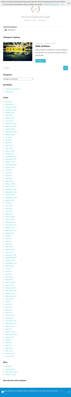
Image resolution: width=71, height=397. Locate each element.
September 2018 (11, 197)
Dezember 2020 (10, 123)
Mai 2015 (8, 307)
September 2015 (11, 296)
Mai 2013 (8, 345)
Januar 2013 (9, 356)
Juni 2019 (8, 173)
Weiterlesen (40, 61)
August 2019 (9, 167)
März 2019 (9, 181)
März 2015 (9, 312)
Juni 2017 (8, 238)
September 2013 (11, 334)
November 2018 (10, 192)
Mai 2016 (8, 274)
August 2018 (9, 200)
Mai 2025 (8, 102)
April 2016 (8, 277)
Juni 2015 (8, 304)
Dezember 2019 (10, 156)
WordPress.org (10, 374)
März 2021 (9, 115)
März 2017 (9, 247)
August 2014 (9, 326)
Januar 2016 (9, 285)
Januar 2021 (9, 121)
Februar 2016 (10, 282)
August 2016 (9, 266)
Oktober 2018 (10, 195)
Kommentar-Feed (11, 372)
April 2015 (8, 310)
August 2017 (9, 233)
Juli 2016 (8, 268)
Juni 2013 (8, 342)
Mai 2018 (8, 208)
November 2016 (10, 258)
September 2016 (11, 263)
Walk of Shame (42, 46)
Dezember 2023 (10, 107)
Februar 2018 (10, 216)
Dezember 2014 (10, 321)
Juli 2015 (8, 301)
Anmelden (8, 366)
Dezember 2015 (10, 288)
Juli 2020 (8, 137)
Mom (54, 43)
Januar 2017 (9, 252)
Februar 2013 (10, 353)
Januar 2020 (9, 154)
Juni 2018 (8, 206)
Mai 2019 (8, 175)
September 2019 (11, 164)
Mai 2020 (8, 143)
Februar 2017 (10, 249)
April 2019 (8, 178)
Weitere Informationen (51, 4)
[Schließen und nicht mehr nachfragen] (69, 392)
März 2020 (9, 148)
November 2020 (10, 126)
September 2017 (11, 230)
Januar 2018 (9, 219)
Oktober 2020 (10, 129)
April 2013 (8, 348)
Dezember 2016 (10, 255)
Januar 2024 (9, 104)
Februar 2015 (10, 315)
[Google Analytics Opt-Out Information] (2, 392)
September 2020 (11, 132)
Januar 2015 (9, 318)
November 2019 (10, 159)
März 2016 (9, 279)
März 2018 (9, 214)
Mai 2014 (8, 329)
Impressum (9, 91)
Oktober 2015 (10, 293)
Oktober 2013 (10, 332)
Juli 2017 (8, 236)
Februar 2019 (10, 184)
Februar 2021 (10, 118)
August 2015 (9, 299)
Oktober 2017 (10, 227)
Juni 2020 (8, 140)
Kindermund (48, 43)
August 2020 (9, 134)
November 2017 (10, 225)
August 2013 (9, 337)
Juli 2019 (8, 170)
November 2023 (10, 110)
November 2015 (10, 290)
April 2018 (8, 211)
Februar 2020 (10, 151)
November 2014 (10, 323)
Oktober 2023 (10, 112)
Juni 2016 (8, 271)
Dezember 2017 (10, 222)
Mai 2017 (8, 241)
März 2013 (9, 351)
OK (62, 4)
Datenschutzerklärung (12, 89)
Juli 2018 (8, 203)
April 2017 (8, 244)
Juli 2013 (8, 340)
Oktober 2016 (10, 260)
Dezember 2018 (10, 189)
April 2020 (8, 145)
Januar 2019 (9, 186)
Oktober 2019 (10, 162)
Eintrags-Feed (10, 369)
